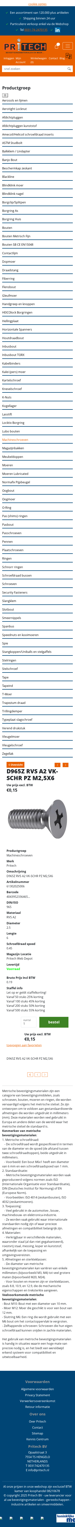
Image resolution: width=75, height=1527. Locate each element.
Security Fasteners (14, 592)
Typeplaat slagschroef (17, 719)
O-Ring (6, 507)
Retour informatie (37, 1407)
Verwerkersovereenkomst (37, 1401)
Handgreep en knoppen (18, 304)
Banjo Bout (9, 160)
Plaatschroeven (12, 550)
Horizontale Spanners (17, 329)
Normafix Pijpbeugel (16, 482)
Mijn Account (20, 60)
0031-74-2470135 (36, 30)
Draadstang (10, 270)
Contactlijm (10, 253)
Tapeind (7, 686)
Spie (5, 643)
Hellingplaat (10, 321)
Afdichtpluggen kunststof (19, 126)
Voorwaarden (37, 1381)
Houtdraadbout (13, 338)
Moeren (7, 465)
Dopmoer (8, 261)
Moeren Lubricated (15, 474)
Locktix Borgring (13, 423)
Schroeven (9, 584)
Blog (62, 58)
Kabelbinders (11, 363)
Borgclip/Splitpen (14, 202)
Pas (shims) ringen (14, 516)
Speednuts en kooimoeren (20, 635)
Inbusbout (9, 346)
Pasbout (8, 524)
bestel (54, 1022)
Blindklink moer (12, 185)
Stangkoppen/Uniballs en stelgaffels (27, 652)
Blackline (8, 177)
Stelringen (9, 660)
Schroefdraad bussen (17, 575)
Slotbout (8, 609)
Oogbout (8, 490)
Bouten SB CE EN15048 (17, 244)
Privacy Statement (37, 1395)
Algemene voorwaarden (37, 1389)
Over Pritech (37, 1421)
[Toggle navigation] (68, 46)
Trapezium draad (13, 703)
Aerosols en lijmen (14, 100)
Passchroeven (11, 533)
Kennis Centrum (37, 1439)
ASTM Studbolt (12, 143)
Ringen (7, 558)
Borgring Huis (11, 219)
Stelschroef (10, 669)
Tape (5, 677)
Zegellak (7, 753)
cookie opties (37, 4)
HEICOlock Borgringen (17, 312)
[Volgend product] (45, 1074)
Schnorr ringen (12, 567)
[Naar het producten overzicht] (30, 1074)
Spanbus (8, 626)
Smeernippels (11, 618)
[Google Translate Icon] (69, 58)
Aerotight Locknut (14, 109)
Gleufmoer (9, 295)
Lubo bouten (11, 431)
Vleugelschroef (12, 745)
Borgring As (10, 211)
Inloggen (9, 58)
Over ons (37, 1414)
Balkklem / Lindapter (16, 151)
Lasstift (7, 414)
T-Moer (7, 694)
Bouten (7, 228)
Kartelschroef (11, 380)
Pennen (7, 541)
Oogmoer (8, 499)
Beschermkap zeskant (17, 168)
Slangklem (9, 601)
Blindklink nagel (12, 194)
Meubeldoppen (12, 457)
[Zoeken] (69, 68)
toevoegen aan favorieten (24, 1045)
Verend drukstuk (13, 728)
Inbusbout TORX (13, 355)
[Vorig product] (37, 1074)
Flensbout (9, 287)
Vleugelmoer (11, 736)
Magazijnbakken (13, 448)
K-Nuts (6, 397)
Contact (53, 58)
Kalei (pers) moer (14, 372)
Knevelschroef (12, 389)
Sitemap (37, 1433)
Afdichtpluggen (12, 117)
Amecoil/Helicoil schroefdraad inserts (28, 134)
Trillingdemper (12, 711)
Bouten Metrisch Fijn (16, 236)
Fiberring (8, 278)
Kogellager (9, 406)
